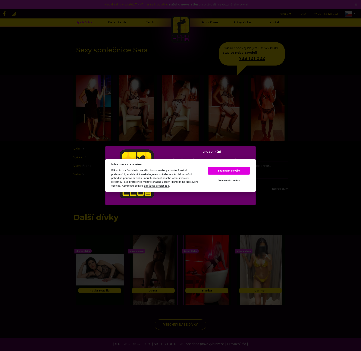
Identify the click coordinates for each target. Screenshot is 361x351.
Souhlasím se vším (229, 170)
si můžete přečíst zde (156, 185)
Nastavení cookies (229, 180)
